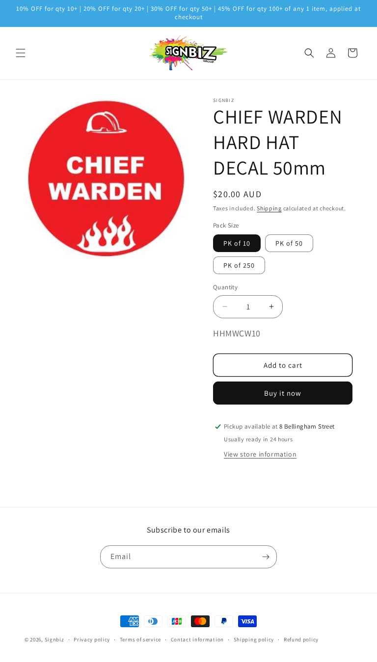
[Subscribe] (265, 556)
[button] (20, 53)
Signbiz (54, 639)
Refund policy (301, 639)
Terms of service (140, 639)
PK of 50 (289, 243)
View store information (260, 454)
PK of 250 (239, 265)
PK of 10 (236, 243)
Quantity (225, 287)
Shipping (269, 208)
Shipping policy (254, 639)
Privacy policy (92, 639)
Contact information (197, 639)
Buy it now (282, 393)
